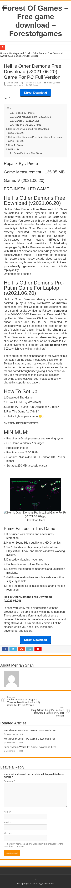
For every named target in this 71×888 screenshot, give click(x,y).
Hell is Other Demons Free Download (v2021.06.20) (28, 130)
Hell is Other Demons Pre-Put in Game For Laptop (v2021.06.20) (35, 139)
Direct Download (35, 92)
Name (7, 811)
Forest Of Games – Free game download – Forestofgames (35, 21)
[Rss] (35, 879)
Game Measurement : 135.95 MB (32, 117)
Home (3, 53)
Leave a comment (15, 85)
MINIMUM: (14, 149)
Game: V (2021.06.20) (26, 121)
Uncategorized (16, 53)
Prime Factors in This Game (28, 153)
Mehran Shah (12, 83)
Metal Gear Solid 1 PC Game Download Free (29, 738)
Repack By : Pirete (24, 113)
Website (8, 833)
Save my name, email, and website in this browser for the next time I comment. (33, 845)
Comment (9, 781)
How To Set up (16, 145)
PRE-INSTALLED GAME (27, 125)
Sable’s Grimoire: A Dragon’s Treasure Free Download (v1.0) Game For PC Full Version (23, 701)
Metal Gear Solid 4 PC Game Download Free (29, 730)
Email (7, 822)
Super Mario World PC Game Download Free (30, 747)
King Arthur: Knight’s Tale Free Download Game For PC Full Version (47, 711)
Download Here (35, 520)
